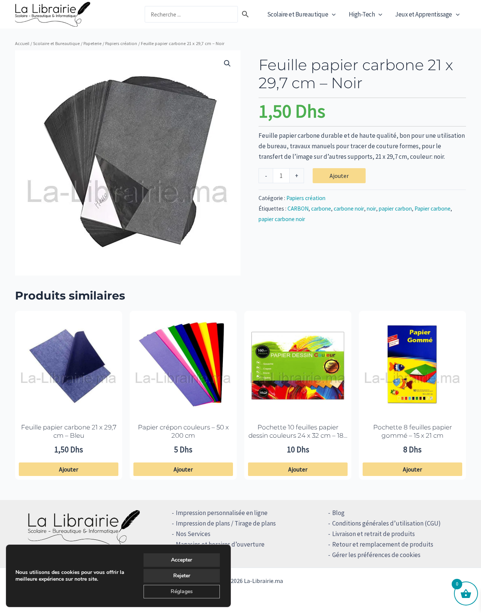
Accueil (22, 43)
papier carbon (395, 208)
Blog (338, 513)
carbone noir (349, 208)
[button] (332, 14)
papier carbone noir (282, 219)
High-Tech (362, 14)
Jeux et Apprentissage (423, 14)
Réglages (182, 591)
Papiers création (121, 43)
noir (371, 208)
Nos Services (193, 534)
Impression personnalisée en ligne (222, 513)
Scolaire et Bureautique (297, 14)
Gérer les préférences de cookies (376, 555)
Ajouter (339, 175)
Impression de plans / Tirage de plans (226, 523)
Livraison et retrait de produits (373, 534)
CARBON (298, 208)
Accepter (181, 559)
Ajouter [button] (68, 469)
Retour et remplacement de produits (382, 544)
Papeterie (92, 43)
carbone (321, 208)
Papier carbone (432, 208)
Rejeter (181, 575)
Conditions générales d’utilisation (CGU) (386, 523)
